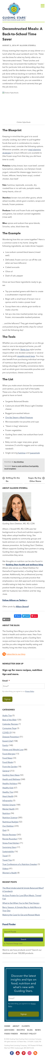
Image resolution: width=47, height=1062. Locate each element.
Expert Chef (7, 741)
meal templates (10, 469)
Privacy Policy (29, 691)
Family (5, 745)
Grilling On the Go (13, 479)
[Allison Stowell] (16, 520)
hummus (22, 453)
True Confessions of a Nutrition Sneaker (19, 864)
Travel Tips (7, 860)
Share (18, 616)
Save (35, 616)
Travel (5, 855)
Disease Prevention (10, 737)
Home (7, 1026)
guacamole (35, 453)
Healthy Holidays (9, 783)
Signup (7, 699)
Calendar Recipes (10, 724)
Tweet (27, 616)
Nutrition (6, 813)
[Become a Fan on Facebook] (11, 1054)
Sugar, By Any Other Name (34, 479)
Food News (7, 758)
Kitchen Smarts (8, 805)
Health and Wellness (11, 779)
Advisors (9, 1030)
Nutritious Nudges (10, 822)
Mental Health (8, 809)
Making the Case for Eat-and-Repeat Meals (21, 915)
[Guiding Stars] (14, 20)
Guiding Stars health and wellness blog (24, 564)
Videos (5, 868)
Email (7, 619)
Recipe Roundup (9, 839)
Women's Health (9, 873)
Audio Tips (7, 715)
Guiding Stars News (11, 775)
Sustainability (8, 851)
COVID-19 (6, 732)
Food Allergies (8, 754)
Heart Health (7, 796)
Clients (26, 1026)
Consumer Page (9, 728)
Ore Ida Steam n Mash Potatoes (19, 417)
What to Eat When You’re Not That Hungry (20, 903)
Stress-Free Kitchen (10, 843)
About (16, 1026)
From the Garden (9, 766)
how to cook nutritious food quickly (25, 466)
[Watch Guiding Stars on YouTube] (17, 1054)
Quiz (4, 830)
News (38, 1030)
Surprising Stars (9, 847)
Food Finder (9, 924)
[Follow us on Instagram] (29, 1054)
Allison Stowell (28, 45)
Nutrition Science (9, 817)
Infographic (7, 800)
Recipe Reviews (9, 834)
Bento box (25, 349)
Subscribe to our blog (15, 654)
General (5, 771)
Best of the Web (9, 719)
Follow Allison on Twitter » (14, 600)
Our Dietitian (19, 462)
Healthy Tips (7, 792)
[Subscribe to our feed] (35, 1054)
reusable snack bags (26, 356)
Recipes (21, 1030)
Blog (30, 1030)
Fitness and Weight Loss (12, 749)
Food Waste (7, 762)
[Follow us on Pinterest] (23, 1054)
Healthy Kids (7, 787)
